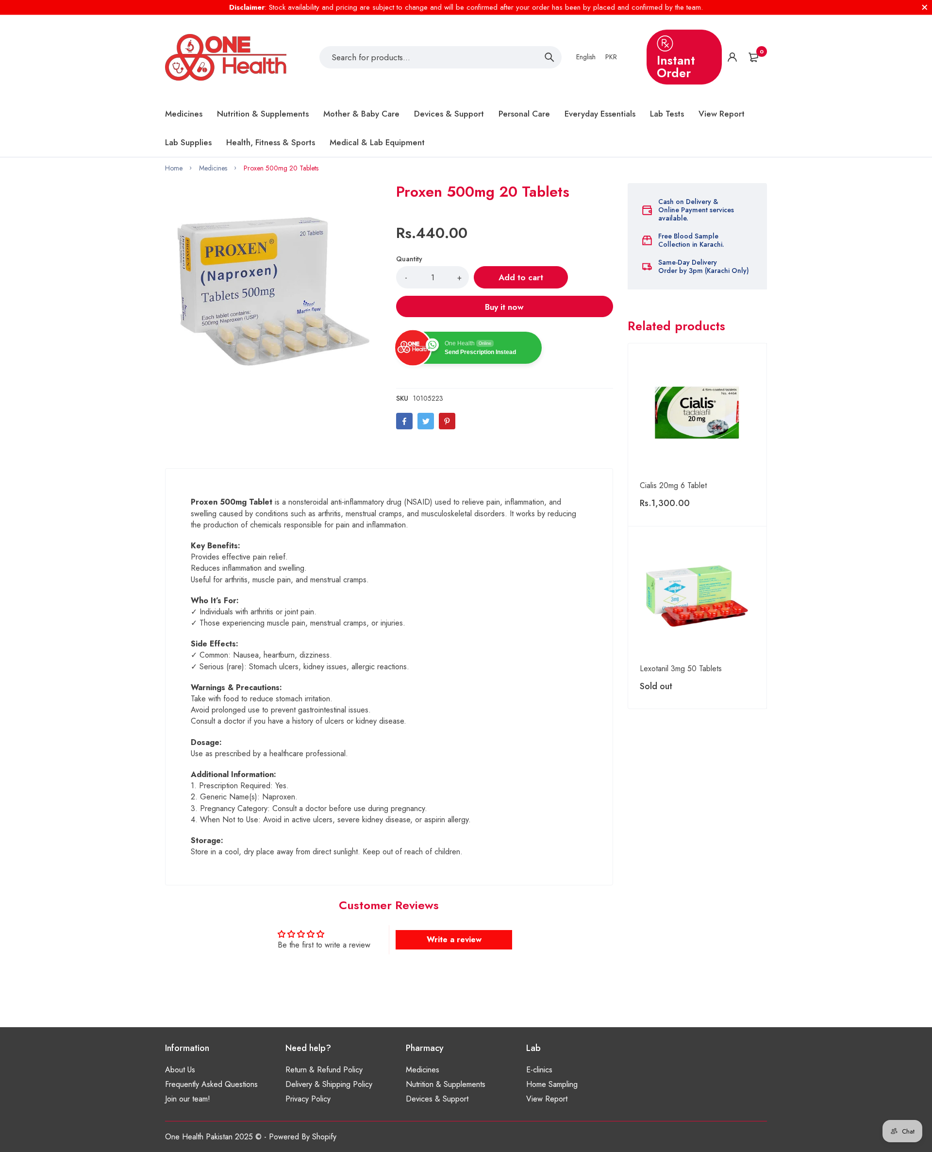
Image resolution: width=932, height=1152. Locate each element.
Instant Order (676, 66)
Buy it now (504, 307)
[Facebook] (404, 421)
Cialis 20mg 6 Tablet (673, 485)
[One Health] (225, 57)
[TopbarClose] (924, 7)
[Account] (732, 57)
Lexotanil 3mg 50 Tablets (681, 668)
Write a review (454, 939)
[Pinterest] (447, 421)
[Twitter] (425, 421)
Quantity (409, 259)
